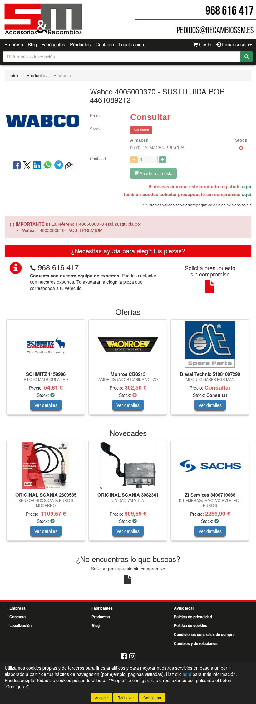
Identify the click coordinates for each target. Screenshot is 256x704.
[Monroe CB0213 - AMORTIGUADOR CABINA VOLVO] (127, 344)
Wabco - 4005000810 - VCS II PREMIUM (62, 230)
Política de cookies (190, 625)
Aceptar (101, 697)
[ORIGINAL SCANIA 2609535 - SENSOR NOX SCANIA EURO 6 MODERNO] (45, 465)
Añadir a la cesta (156, 173)
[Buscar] (246, 56)
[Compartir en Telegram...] (59, 165)
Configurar (152, 697)
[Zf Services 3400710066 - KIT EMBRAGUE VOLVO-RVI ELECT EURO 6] (209, 465)
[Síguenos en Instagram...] (132, 656)
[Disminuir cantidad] (134, 159)
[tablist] (128, 370)
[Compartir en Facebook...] (16, 165)
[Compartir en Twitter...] (27, 165)
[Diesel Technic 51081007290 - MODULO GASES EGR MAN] (209, 344)
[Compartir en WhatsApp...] (48, 165)
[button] (69, 165)
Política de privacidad (193, 617)
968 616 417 (58, 266)
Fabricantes (53, 44)
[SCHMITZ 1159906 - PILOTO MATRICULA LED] (45, 344)
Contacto (105, 44)
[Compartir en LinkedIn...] (37, 165)
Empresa (13, 44)
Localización (131, 44)
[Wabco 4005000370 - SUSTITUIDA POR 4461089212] (43, 120)
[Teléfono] (33, 266)
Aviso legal (184, 608)
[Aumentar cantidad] (162, 159)
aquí (246, 186)
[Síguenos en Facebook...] (123, 656)
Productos (80, 44)
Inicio (14, 75)
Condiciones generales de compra (204, 634)
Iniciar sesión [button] (235, 44)
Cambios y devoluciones (196, 643)
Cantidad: (98, 158)
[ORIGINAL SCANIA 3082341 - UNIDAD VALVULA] (127, 465)
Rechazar (125, 697)
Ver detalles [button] (45, 405)
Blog (32, 44)
